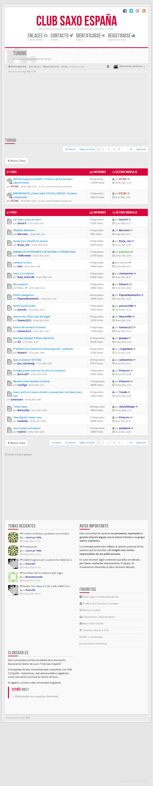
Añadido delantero (24, 230)
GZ (19, 342)
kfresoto (124, 370)
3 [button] (108, 149)
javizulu (22, 309)
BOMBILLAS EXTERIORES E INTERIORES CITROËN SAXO (44, 251)
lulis (20, 266)
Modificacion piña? (24, 306)
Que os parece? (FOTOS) (27, 360)
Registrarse (119, 35)
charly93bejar (127, 406)
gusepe (123, 338)
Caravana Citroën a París (95, 630)
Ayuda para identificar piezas (30, 241)
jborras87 (23, 374)
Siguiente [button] (141, 149)
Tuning (10, 140)
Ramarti (124, 284)
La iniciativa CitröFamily (93, 643)
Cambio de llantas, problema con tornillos (46, 533)
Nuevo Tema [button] (18, 160)
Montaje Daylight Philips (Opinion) (33, 338)
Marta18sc (24, 410)
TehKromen (24, 255)
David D (22, 223)
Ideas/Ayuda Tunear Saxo (27, 417)
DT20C (15, 186)
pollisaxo (124, 251)
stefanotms (126, 273)
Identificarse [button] (89, 35)
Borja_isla (23, 245)
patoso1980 (126, 306)
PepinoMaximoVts (28, 298)
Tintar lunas (20, 406)
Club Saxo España (76, 21)
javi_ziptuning (26, 363)
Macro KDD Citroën (93, 623)
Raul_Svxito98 (26, 277)
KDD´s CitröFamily (92, 637)
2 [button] (103, 149)
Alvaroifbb (125, 316)
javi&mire (124, 428)
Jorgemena (125, 349)
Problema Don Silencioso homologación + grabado (43, 349)
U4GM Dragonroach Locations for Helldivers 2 (47, 560)
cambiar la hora (22, 262)
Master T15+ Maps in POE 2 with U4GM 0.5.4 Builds (49, 586)
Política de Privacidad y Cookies (100, 603)
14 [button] (131, 149)
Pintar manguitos (23, 295)
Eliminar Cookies (90, 610)
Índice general (18, 66)
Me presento (20, 284)
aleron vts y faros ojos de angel (31, 316)
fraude (123, 392)
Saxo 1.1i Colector (23, 273)
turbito (22, 431)
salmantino (125, 360)
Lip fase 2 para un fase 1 (27, 219)
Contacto (60, 35)
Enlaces (35, 35)
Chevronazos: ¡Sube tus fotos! (98, 617)
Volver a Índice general (19, 454)
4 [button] (114, 149)
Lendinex (23, 421)
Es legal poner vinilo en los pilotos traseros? (39, 370)
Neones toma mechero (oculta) (31, 381)
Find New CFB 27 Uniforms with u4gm (43, 573)
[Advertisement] (76, 107)
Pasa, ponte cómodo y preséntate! (56, 186)
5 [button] (119, 149)
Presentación (30, 546)
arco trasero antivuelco (27, 428)
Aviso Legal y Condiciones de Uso (100, 596)
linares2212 (24, 320)
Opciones (56, 442)
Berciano (23, 234)
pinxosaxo (17, 399)
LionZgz (22, 385)
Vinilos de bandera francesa (29, 327)
